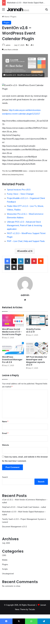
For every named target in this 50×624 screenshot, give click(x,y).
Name (5, 422)
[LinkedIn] (20, 261)
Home (6, 17)
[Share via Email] (14, 267)
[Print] (20, 267)
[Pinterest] (34, 261)
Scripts (5, 569)
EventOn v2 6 (25, 251)
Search (5, 477)
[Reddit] (40, 261)
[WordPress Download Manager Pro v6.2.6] (13, 348)
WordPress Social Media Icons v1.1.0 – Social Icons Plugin (12, 332)
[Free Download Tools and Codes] (18, 9)
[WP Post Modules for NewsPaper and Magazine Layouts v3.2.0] (37, 348)
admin (8, 45)
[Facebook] (7, 261)
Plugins (13, 17)
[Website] (25, 299)
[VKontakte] (7, 267)
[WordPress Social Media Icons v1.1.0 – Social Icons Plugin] (13, 320)
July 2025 (6, 543)
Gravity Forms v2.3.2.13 (33, 330)
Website (5, 445)
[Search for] (46, 10)
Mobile (4, 560)
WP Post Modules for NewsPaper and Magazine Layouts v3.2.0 (36, 361)
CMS (4, 555)
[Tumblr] (27, 261)
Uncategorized (8, 574)
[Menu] (3, 10)
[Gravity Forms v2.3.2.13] (37, 320)
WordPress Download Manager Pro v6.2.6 (12, 360)
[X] (14, 261)
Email (5, 433)
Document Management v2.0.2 (14, 527)
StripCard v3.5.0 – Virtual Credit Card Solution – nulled (24, 507)
